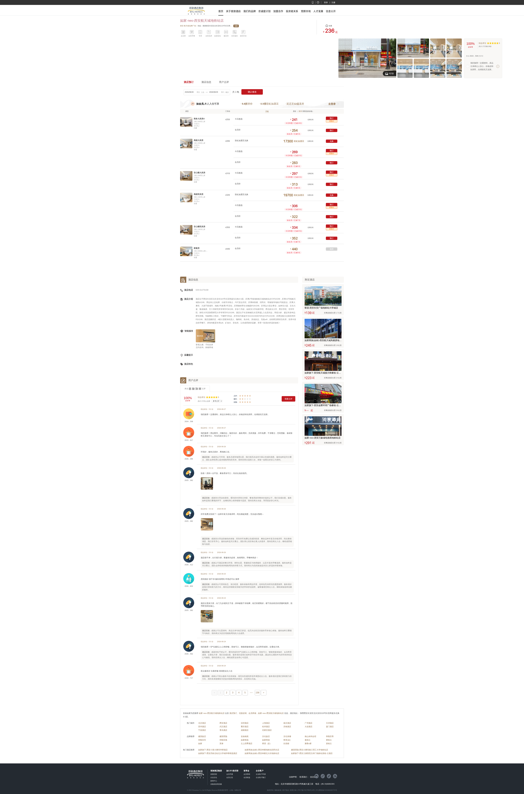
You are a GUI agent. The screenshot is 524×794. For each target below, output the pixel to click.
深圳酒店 (244, 723)
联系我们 (303, 777)
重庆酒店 (244, 726)
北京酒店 (202, 723)
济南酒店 (287, 726)
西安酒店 (223, 723)
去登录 (332, 104)
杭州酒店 (266, 726)
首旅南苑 (244, 736)
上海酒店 (266, 723)
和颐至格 (223, 740)
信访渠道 (314, 777)
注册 (333, 2)
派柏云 (329, 743)
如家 (200, 743)
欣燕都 (286, 743)
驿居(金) (287, 740)
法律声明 (293, 777)
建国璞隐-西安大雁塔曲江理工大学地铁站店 (309, 750)
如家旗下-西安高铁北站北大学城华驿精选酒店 (217, 753)
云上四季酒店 (246, 743)
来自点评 (195, 389)
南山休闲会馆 (310, 736)
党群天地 (306, 11)
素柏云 (307, 740)
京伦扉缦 (287, 736)
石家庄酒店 (267, 730)
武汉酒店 (223, 726)
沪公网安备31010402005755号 (326, 790)
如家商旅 (266, 740)
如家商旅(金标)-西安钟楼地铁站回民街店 (262, 750)
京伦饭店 (266, 736)
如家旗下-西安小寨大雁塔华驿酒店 (213, 750)
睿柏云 (329, 740)
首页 (220, 11)
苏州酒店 (202, 726)
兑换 (332, 141)
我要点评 (288, 399)
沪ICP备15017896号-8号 (306, 790)
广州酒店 (308, 723)
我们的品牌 (249, 11)
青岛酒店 (223, 730)
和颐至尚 (202, 740)
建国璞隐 (223, 736)
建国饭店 (202, 736)
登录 (326, 2)
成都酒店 (244, 730)
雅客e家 (308, 743)
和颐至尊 (330, 736)
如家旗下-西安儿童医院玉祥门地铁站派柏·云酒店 (312, 753)
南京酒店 (287, 723)
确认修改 (252, 92)
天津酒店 (330, 723)
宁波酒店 (202, 730)
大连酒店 (308, 726)
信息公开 (331, 11)
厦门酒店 (330, 726)
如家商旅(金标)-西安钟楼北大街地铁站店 (262, 753)
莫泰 (221, 743)
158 (257, 692)
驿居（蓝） (267, 743)
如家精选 (244, 740)
